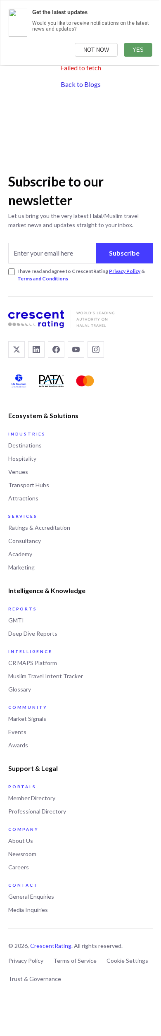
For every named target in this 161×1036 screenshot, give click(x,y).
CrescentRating (50, 945)
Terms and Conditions (42, 278)
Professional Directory (37, 811)
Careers (18, 867)
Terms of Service (75, 960)
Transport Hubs (28, 484)
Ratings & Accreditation (39, 527)
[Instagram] (96, 349)
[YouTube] (76, 349)
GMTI (16, 620)
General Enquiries (31, 896)
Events (17, 731)
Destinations (25, 445)
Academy (20, 553)
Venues (18, 471)
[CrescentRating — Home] (80, 319)
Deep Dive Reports (32, 633)
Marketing (21, 567)
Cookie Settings (127, 960)
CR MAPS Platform (32, 662)
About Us (20, 840)
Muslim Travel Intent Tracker (45, 676)
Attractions (23, 498)
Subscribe (124, 253)
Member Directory (31, 798)
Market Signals (27, 718)
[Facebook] (56, 349)
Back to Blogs (81, 84)
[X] (16, 349)
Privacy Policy (124, 271)
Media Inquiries (28, 909)
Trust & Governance (34, 978)
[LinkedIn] (36, 349)
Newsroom (22, 853)
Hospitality (22, 458)
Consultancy (24, 540)
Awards (18, 745)
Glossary (19, 689)
